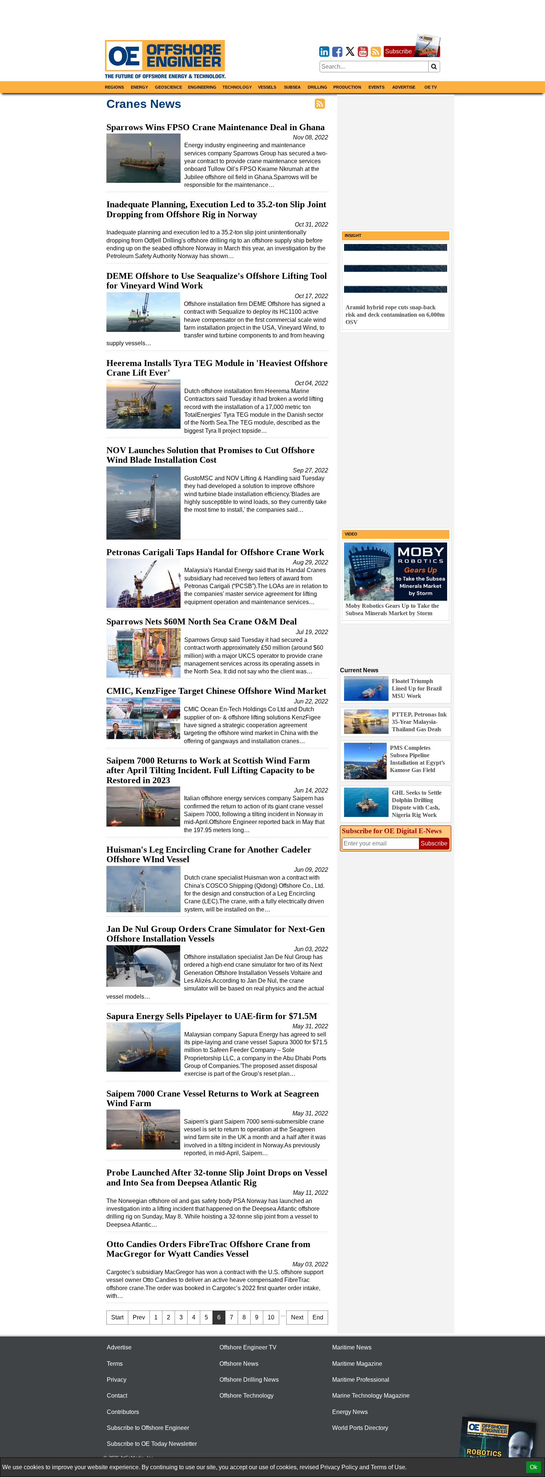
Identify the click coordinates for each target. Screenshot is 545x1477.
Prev (139, 1317)
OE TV (431, 87)
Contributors (123, 1412)
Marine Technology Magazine (371, 1395)
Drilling (317, 87)
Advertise (403, 87)
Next (297, 1317)
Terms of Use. (389, 1467)
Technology (237, 87)
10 (271, 1317)
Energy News (350, 1412)
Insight (353, 235)
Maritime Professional (360, 1380)
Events (376, 87)
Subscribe (398, 51)
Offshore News (238, 1364)
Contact (117, 1395)
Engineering (202, 87)
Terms (115, 1364)
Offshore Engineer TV (248, 1347)
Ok (533, 1467)
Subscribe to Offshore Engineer (148, 1428)
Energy (139, 87)
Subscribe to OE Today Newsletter (152, 1444)
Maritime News (351, 1347)
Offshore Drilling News (249, 1380)
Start (117, 1317)
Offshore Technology (246, 1395)
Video (351, 534)
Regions (114, 87)
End (318, 1317)
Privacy (116, 1380)
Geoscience (168, 87)
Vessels (267, 87)
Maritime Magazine (357, 1364)
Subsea (292, 87)
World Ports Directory (360, 1428)
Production (347, 87)
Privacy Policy (339, 1467)
